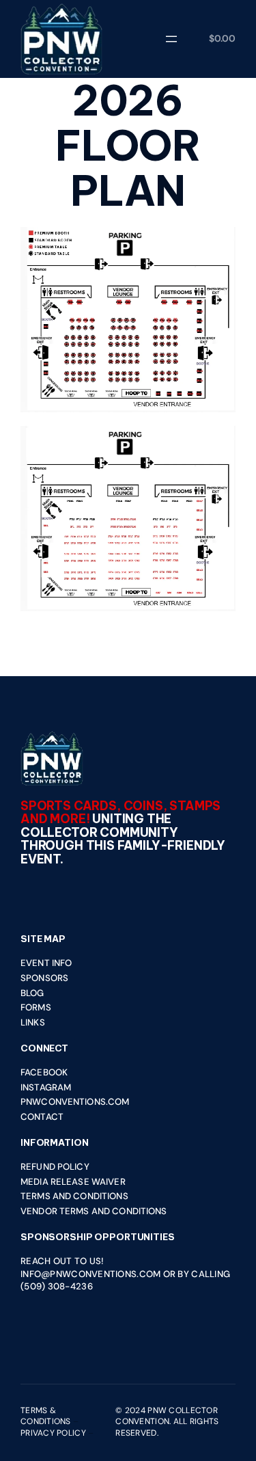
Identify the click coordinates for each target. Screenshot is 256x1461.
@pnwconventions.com (100, 1274)
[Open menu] (171, 39)
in (24, 1274)
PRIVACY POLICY (53, 1433)
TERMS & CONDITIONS (45, 1416)
